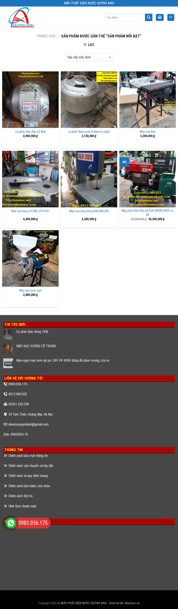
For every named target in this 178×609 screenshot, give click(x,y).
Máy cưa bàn (147, 132)
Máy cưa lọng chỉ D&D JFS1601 (30, 211)
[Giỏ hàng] (160, 17)
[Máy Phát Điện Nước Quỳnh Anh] (22, 17)
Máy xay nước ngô (30, 290)
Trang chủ (46, 36)
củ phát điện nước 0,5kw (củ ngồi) (89, 132)
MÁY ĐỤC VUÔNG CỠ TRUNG (36, 346)
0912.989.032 (17, 394)
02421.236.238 (18, 404)
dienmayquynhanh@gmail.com (28, 424)
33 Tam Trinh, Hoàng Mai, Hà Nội (30, 414)
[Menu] (171, 17)
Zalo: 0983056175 (15, 434)
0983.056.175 (17, 384)
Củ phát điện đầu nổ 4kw (30, 132)
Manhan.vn (132, 603)
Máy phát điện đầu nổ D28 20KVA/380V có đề (147, 213)
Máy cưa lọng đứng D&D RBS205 (89, 211)
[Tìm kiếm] (148, 17)
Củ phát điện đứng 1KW (32, 332)
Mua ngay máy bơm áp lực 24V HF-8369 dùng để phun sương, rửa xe (62, 360)
